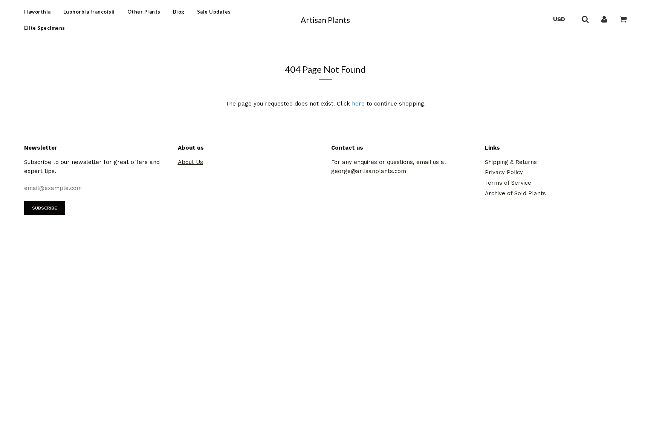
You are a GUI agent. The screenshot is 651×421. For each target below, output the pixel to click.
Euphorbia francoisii (89, 12)
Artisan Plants (325, 19)
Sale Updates (214, 12)
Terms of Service (508, 182)
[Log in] (604, 18)
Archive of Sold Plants (515, 193)
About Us (190, 162)
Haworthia (37, 12)
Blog (179, 12)
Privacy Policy (504, 172)
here (358, 103)
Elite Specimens (44, 28)
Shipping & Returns (511, 162)
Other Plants (143, 12)
